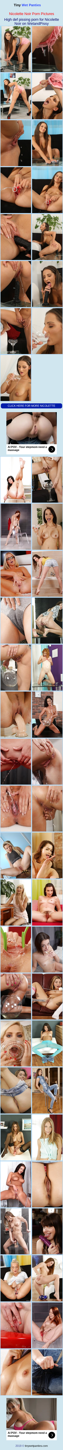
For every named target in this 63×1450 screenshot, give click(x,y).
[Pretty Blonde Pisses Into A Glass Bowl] (16, 1090)
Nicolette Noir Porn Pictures (31, 14)
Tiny (27, 5)
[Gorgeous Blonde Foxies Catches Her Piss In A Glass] (16, 949)
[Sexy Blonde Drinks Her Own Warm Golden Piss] (16, 1043)
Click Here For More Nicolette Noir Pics (31, 408)
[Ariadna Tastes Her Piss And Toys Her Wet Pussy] (16, 620)
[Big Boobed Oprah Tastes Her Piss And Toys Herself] (16, 667)
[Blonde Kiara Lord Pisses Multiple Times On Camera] (16, 573)
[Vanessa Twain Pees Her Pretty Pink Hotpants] (16, 996)
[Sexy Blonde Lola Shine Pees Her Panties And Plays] (16, 902)
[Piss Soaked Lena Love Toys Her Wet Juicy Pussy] (16, 714)
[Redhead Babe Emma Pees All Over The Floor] (16, 1325)
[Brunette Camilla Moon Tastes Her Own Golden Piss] (16, 1372)
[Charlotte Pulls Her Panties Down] (16, 1137)
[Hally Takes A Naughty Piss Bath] (16, 1231)
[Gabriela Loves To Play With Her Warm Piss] (16, 1184)
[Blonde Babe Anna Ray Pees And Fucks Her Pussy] (16, 855)
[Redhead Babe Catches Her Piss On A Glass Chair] (16, 526)
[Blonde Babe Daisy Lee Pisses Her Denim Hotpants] (16, 1278)
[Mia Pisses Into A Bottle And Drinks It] (16, 761)
